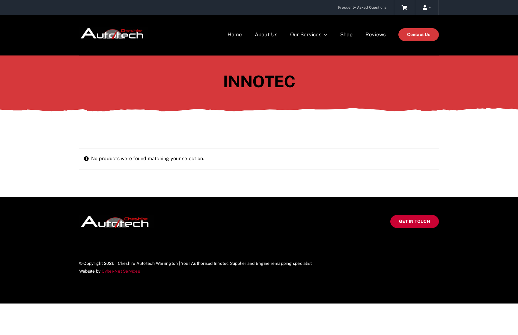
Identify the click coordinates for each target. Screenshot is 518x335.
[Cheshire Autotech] (113, 29)
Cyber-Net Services (121, 271)
